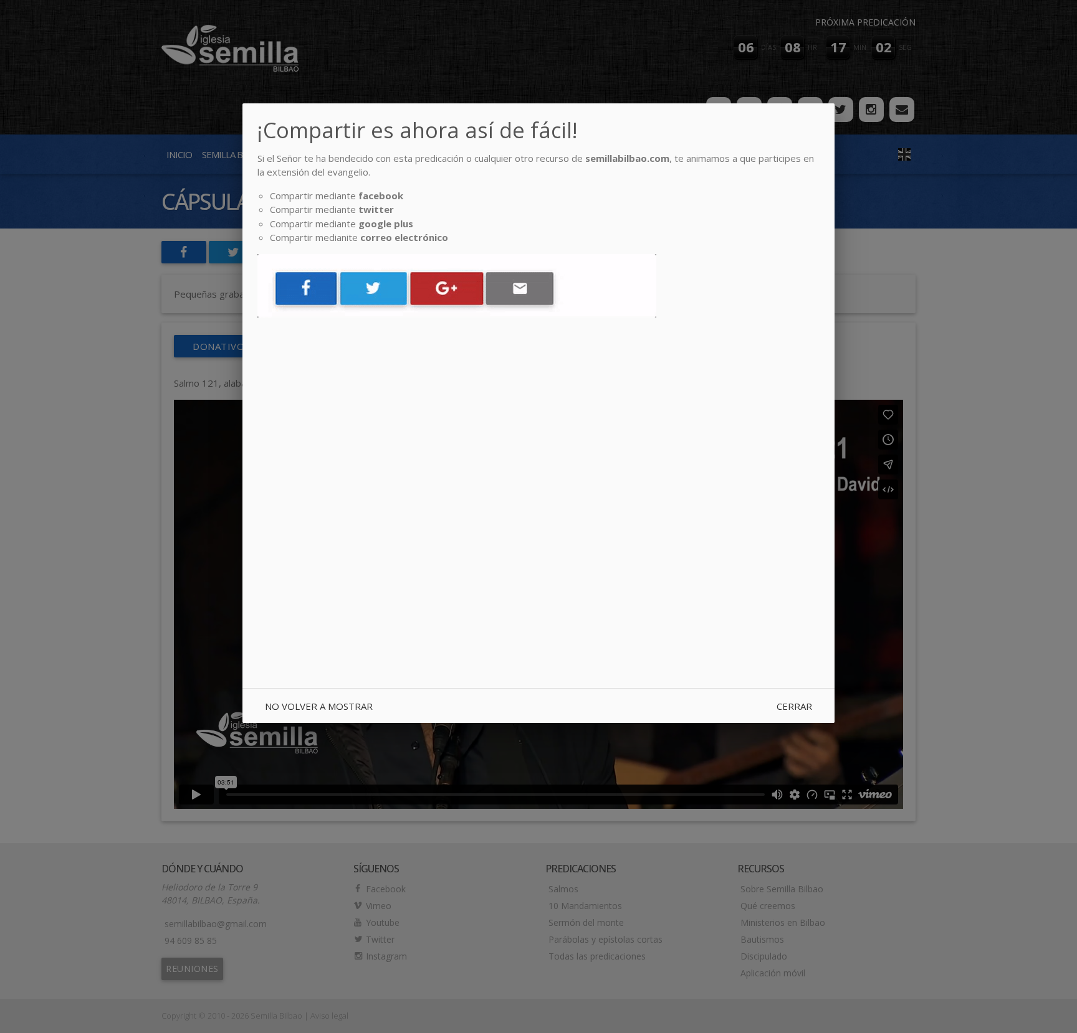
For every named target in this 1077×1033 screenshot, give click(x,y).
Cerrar (794, 706)
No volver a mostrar (319, 706)
